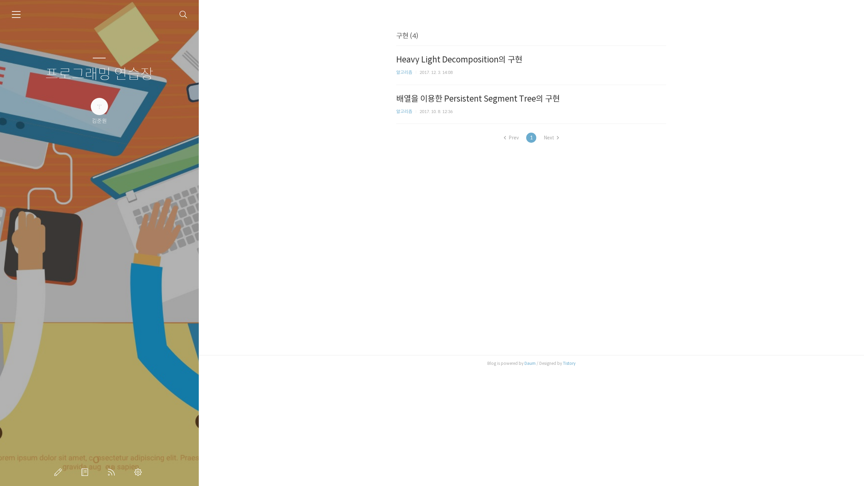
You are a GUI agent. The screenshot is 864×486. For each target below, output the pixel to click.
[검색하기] (183, 15)
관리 (139, 472)
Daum (530, 363)
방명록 (86, 472)
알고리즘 (404, 72)
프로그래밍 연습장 (99, 74)
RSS (113, 472)
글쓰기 (59, 472)
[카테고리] (16, 14)
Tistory (569, 363)
